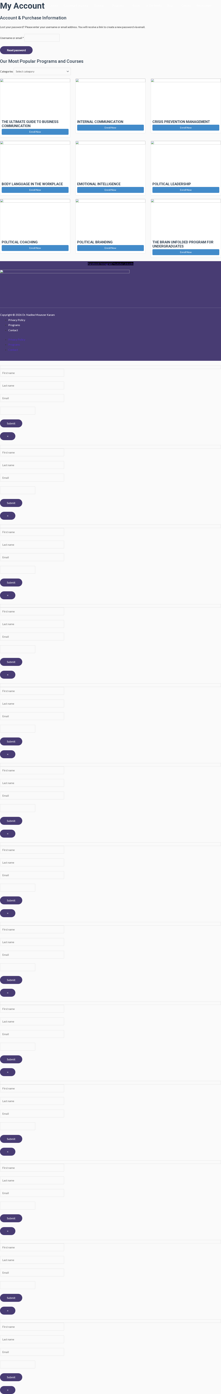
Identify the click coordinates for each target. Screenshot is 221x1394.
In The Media (154, 5)
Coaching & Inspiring (76, 5)
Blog (170, 5)
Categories (6, 71)
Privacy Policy (16, 320)
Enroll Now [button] (35, 131)
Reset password (16, 50)
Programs (118, 5)
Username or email (12, 37)
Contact (186, 5)
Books (136, 5)
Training (99, 5)
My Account (204, 5)
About (54, 5)
